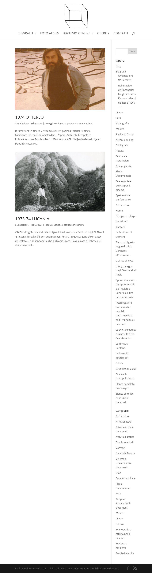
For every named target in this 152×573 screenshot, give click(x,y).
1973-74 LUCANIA (32, 218)
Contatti (121, 33)
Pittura (120, 150)
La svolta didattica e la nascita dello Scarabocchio (126, 334)
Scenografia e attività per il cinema (67, 224)
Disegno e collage (126, 216)
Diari (56, 123)
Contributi (121, 221)
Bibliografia (122, 145)
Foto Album (50, 33)
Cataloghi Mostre (125, 453)
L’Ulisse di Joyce (124, 260)
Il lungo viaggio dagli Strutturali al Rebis (126, 270)
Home (119, 210)
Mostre (120, 129)
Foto (62, 123)
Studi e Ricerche (125, 553)
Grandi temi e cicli (126, 368)
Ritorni (120, 363)
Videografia (122, 123)
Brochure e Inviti (125, 442)
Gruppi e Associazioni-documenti (123, 503)
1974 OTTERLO (29, 117)
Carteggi (49, 123)
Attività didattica (125, 436)
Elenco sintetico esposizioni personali (125, 398)
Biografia (25, 33)
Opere (102, 33)
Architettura (123, 205)
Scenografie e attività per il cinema (123, 186)
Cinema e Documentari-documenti (124, 463)
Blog (118, 66)
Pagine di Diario (125, 134)
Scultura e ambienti (82, 123)
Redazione (23, 123)
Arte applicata (124, 166)
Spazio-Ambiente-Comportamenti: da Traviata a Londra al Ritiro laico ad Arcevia (126, 288)
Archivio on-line (76, 33)
